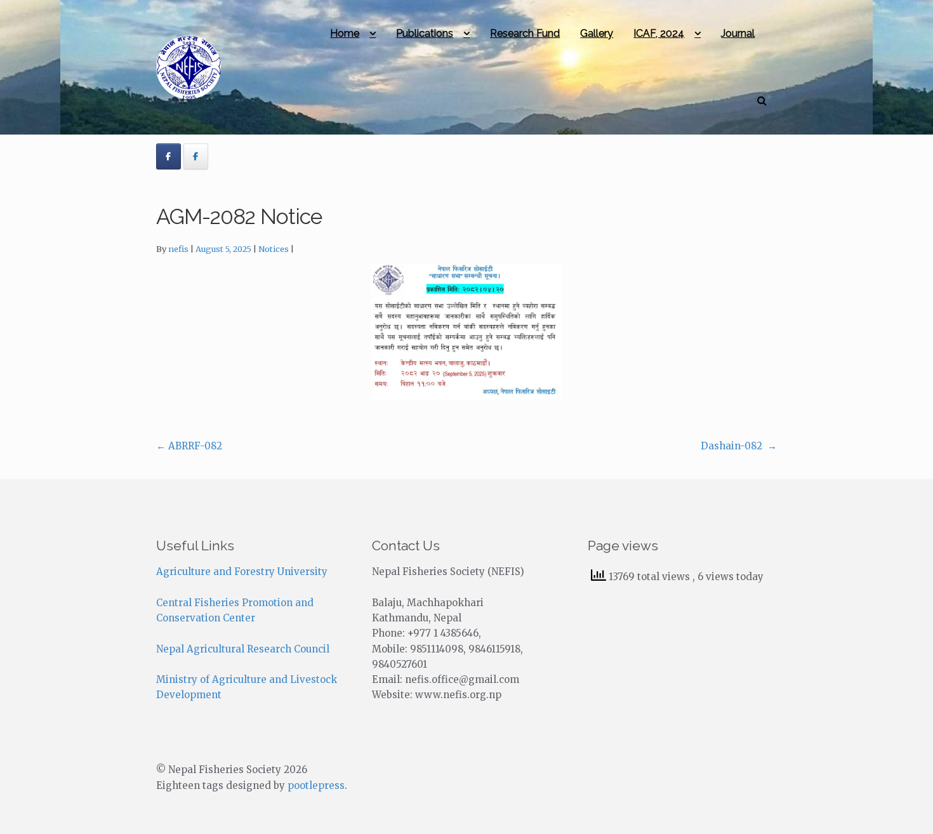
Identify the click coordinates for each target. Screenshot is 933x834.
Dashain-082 (739, 446)
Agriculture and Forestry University (242, 572)
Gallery (596, 33)
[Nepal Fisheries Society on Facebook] (168, 156)
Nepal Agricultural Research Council (242, 649)
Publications (424, 33)
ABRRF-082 (189, 446)
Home (344, 33)
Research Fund (525, 33)
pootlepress (316, 785)
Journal (738, 33)
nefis (178, 249)
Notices (273, 249)
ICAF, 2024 (658, 33)
